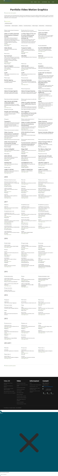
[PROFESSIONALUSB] (25, 262)
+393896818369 (46, 383)
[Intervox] (40, 53)
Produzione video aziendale (21, 387)
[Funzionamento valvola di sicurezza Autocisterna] (29, 140)
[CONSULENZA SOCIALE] (8, 276)
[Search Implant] (7, 63)
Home (32, 1)
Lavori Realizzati (44, 1)
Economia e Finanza (27, 25)
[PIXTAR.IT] (23, 211)
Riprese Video (41, 25)
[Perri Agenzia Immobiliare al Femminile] (28, 109)
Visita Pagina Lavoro (7, 44)
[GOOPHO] (40, 224)
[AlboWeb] (23, 53)
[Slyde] (22, 305)
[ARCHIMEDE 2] (24, 256)
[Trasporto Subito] (24, 45)
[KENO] (39, 99)
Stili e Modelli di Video (20, 392)
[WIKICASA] (6, 204)
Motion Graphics (15, 25)
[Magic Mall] (23, 146)
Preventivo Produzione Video (21, 383)
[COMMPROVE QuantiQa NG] (43, 204)
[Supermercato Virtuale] (42, 153)
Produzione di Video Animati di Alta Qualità (22, 385)
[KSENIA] (23, 229)
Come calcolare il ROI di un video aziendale (35, 391)
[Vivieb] (39, 256)
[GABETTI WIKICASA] (24, 167)
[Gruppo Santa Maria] (8, 288)
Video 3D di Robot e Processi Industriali (8, 384)
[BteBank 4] (6, 328)
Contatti (53, 1)
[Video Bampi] (6, 45)
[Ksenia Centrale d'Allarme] (43, 130)
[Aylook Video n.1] (41, 347)
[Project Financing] (24, 224)
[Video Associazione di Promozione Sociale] (11, 139)
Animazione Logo (49, 25)
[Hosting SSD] (40, 310)
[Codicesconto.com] (7, 323)
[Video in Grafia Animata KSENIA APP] (10, 281)
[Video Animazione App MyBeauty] (44, 88)
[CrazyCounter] (24, 347)
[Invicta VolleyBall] (7, 146)
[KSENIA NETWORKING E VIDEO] (44, 276)
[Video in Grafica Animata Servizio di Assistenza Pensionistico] (29, 120)
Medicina (20, 25)
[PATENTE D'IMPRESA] (42, 186)
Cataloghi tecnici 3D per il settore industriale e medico (35, 389)
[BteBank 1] (6, 335)
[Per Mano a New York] (42, 146)
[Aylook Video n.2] (7, 354)
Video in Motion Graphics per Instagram (21, 400)
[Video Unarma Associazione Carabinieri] (45, 119)
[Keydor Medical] (41, 192)
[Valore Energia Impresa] (25, 88)
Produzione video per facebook (21, 397)
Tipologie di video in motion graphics (35, 384)
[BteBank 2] (40, 328)
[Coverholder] (40, 243)
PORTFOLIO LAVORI (8, 23)
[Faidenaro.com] (24, 323)
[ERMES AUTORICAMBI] (25, 281)
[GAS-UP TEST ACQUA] (25, 217)
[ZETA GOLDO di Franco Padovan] (27, 130)
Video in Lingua (35, 25)
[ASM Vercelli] (23, 63)
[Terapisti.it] (6, 119)
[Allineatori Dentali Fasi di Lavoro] (10, 179)
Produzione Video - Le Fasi (34, 386)
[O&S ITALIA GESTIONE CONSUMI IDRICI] (11, 99)
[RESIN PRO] (23, 186)
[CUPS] (5, 70)
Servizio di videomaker (20, 402)
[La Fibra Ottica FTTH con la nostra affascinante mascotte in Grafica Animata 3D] (29, 31)
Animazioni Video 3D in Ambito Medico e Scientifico (8, 389)
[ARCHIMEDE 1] (7, 256)
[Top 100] (40, 305)
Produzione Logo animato (21, 389)
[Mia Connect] (23, 310)
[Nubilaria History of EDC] (42, 179)
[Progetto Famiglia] (24, 243)
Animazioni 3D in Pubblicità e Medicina (8, 386)
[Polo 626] (23, 354)
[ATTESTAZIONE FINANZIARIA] (43, 211)
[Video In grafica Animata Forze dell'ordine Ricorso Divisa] (29, 100)
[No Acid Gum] (7, 53)
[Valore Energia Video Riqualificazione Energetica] (46, 78)
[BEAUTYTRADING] (41, 249)
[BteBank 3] (23, 328)
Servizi (39, 1)
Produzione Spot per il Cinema (21, 403)
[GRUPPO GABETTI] (41, 160)
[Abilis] (5, 310)
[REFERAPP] (23, 153)
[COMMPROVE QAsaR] (25, 204)
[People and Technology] (8, 109)
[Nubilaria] (6, 192)
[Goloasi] (6, 249)
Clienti (31, 383)
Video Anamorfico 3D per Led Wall (9, 391)
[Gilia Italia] (6, 347)
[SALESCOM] (6, 217)
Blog (49, 1)
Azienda (35, 1)
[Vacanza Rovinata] (24, 77)
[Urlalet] (39, 323)
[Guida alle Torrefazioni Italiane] (43, 70)
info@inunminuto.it (46, 384)
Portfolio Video (7, 25)
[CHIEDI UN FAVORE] (8, 186)
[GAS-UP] (40, 217)
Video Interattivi (19, 390)
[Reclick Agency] (7, 77)
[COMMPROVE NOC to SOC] (9, 211)
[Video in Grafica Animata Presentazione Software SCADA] (12, 31)
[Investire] (40, 63)
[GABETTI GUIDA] (41, 167)
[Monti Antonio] (41, 299)
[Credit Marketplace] (8, 229)
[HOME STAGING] (7, 243)
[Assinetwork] (23, 192)
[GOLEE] (22, 276)
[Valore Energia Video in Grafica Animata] (45, 139)
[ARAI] (39, 281)
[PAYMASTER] (6, 160)
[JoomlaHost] (23, 335)
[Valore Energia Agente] (8, 88)
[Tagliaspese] (6, 299)
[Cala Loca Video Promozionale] (43, 30)
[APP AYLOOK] (23, 299)
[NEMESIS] (6, 262)
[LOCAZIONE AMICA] (8, 224)
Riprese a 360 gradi (20, 394)
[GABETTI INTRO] (7, 167)
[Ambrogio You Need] (8, 305)
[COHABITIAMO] (41, 262)
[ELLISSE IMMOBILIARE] (42, 45)
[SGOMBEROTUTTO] (25, 160)
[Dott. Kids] (23, 179)
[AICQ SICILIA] (6, 153)
